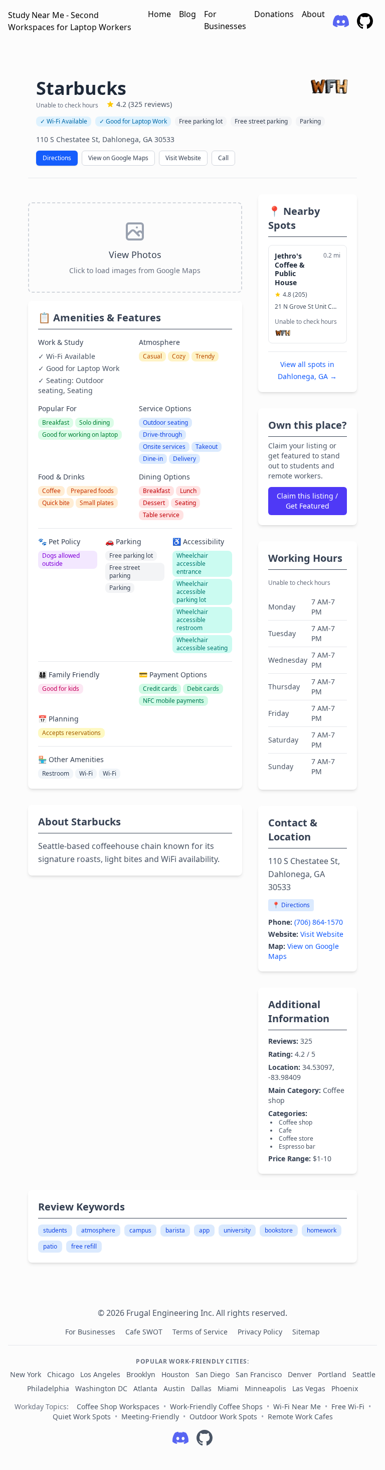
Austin (174, 1388)
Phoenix (344, 1388)
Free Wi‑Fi (347, 1406)
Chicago (60, 1374)
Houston (175, 1374)
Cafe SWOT (144, 1331)
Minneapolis (265, 1388)
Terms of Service (201, 1331)
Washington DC (101, 1388)
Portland (332, 1374)
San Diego (213, 1374)
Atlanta (145, 1388)
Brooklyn (140, 1374)
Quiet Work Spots (82, 1416)
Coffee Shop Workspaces (118, 1406)
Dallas (201, 1388)
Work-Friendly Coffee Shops (216, 1406)
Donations (274, 14)
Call (223, 158)
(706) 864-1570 (318, 922)
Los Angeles (100, 1374)
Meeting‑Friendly (150, 1416)
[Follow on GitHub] (205, 1438)
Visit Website (183, 158)
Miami (228, 1388)
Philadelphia (48, 1388)
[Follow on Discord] (180, 1438)
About (313, 14)
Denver (300, 1374)
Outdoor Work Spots (223, 1416)
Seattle (363, 1374)
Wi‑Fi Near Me (297, 1406)
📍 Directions (291, 905)
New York (25, 1374)
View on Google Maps (118, 158)
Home (159, 14)
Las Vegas (308, 1388)
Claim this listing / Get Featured (307, 501)
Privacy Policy (261, 1331)
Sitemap (306, 1331)
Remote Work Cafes (300, 1416)
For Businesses (225, 20)
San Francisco (259, 1374)
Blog (187, 14)
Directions (57, 158)
